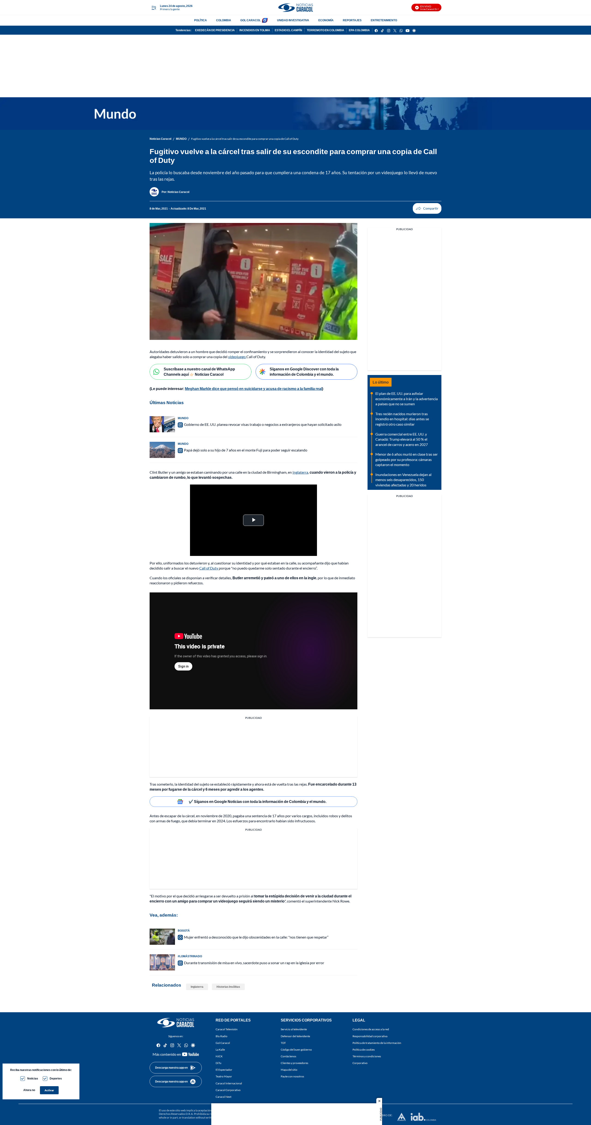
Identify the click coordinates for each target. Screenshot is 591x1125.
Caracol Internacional (229, 1083)
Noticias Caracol (160, 138)
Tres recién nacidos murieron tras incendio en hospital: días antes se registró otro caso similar (402, 419)
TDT (283, 1042)
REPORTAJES (352, 20)
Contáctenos (288, 1056)
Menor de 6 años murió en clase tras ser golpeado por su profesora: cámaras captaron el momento (406, 459)
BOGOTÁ (184, 930)
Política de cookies (364, 1049)
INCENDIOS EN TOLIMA (254, 30)
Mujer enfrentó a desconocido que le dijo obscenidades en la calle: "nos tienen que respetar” (256, 937)
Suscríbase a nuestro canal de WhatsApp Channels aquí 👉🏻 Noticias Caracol (199, 371)
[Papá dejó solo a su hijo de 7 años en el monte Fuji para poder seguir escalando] (162, 450)
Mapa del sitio (289, 1069)
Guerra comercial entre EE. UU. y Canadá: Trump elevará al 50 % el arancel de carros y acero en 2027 (401, 439)
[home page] (295, 7)
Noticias (32, 1078)
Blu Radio (221, 1036)
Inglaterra (300, 472)
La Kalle (220, 1049)
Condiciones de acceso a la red (371, 1029)
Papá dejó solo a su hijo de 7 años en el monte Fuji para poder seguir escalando (245, 450)
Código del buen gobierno (296, 1049)
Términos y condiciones (367, 1056)
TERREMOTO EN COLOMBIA (325, 30)
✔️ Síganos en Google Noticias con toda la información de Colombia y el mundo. (257, 801)
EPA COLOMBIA (359, 30)
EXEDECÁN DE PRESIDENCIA (215, 30)
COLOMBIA (223, 20)
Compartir (427, 208)
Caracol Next (223, 1096)
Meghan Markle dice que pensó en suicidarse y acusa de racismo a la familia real (253, 388)
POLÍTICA (200, 20)
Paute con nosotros (292, 1076)
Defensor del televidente (295, 1036)
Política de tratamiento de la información (377, 1042)
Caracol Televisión (227, 1029)
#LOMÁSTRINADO (190, 956)
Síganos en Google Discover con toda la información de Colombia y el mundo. (304, 371)
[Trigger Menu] (154, 7)
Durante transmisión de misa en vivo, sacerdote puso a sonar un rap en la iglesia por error (254, 962)
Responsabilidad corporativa (370, 1036)
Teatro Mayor (224, 1076)
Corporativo (360, 1063)
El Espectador (224, 1069)
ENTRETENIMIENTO (384, 20)
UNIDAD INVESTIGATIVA (293, 20)
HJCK (219, 1056)
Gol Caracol (223, 1042)
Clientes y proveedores (294, 1063)
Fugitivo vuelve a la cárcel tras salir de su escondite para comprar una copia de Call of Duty (245, 138)
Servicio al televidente (294, 1029)
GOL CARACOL (250, 20)
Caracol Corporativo (228, 1089)
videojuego (237, 356)
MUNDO (181, 138)
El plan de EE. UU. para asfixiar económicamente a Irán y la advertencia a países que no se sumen (406, 398)
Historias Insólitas (228, 986)
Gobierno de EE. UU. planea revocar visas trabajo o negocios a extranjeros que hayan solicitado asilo (262, 424)
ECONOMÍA (326, 20)
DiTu (218, 1063)
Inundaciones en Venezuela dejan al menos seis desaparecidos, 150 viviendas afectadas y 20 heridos (403, 479)
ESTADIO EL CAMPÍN (288, 30)
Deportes (56, 1078)
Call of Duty (209, 568)
